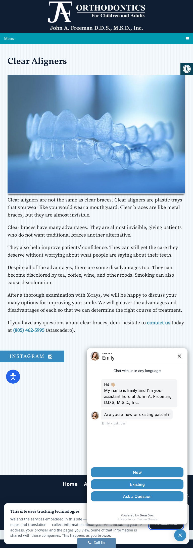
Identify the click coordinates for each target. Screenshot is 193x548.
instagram (28, 356)
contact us (158, 323)
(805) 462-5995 (28, 330)
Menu (9, 38)
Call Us (99, 542)
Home (70, 484)
